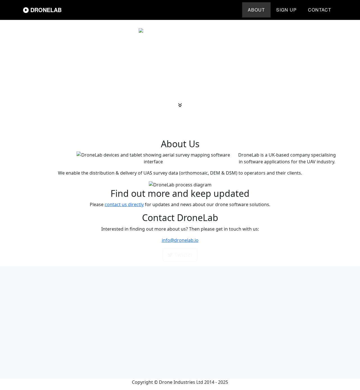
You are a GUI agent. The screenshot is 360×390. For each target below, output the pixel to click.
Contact (319, 9)
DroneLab (45, 10)
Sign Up (286, 9)
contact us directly (124, 204)
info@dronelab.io (180, 240)
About (256, 9)
